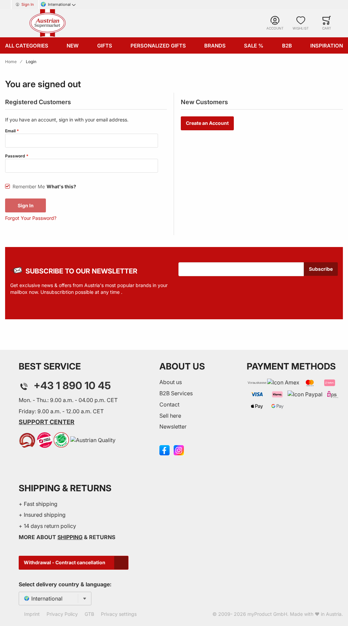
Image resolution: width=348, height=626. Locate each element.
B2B (287, 45)
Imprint (32, 614)
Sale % (253, 45)
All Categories (26, 45)
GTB (89, 614)
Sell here (170, 415)
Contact (169, 404)
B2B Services (176, 393)
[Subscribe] (321, 269)
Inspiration (326, 45)
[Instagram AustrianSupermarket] (179, 449)
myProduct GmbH (267, 614)
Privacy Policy (62, 614)
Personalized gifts (158, 45)
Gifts (104, 45)
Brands (215, 45)
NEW (73, 45)
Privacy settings (119, 614)
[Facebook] (164, 449)
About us (170, 382)
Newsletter (173, 426)
